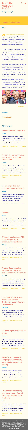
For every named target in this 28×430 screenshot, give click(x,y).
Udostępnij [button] (21, 106)
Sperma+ (5, 213)
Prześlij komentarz (7, 117)
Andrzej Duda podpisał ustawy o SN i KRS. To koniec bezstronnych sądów (14, 270)
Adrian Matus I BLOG (7, 6)
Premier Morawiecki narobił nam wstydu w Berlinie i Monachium (13, 157)
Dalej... (24, 146)
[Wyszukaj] (22, 3)
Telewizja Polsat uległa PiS (13, 130)
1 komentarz (13, 146)
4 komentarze (14, 348)
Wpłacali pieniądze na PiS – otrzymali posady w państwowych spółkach (13, 239)
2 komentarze (14, 204)
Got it (17, 428)
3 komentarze (14, 288)
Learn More (12, 428)
